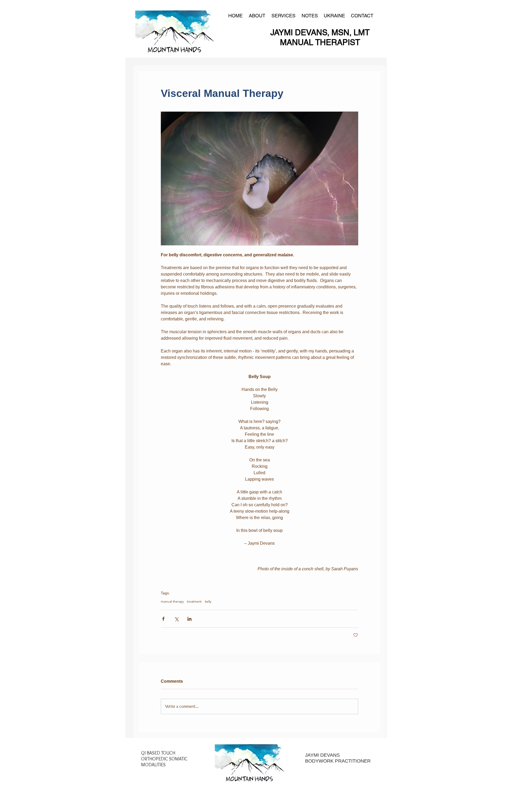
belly (208, 601)
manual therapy (172, 601)
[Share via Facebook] (163, 618)
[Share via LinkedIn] (189, 618)
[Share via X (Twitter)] (176, 618)
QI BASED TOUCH (158, 753)
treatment (194, 601)
